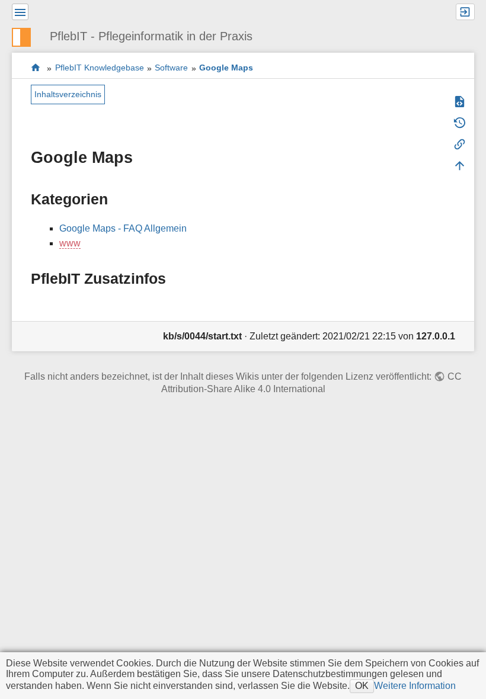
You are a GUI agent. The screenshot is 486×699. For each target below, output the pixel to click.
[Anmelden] (465, 12)
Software (171, 68)
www (70, 243)
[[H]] (26, 36)
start (36, 67)
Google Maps (226, 68)
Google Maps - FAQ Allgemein (123, 228)
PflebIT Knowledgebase (99, 68)
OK (362, 686)
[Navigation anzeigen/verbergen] (20, 12)
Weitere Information (415, 686)
